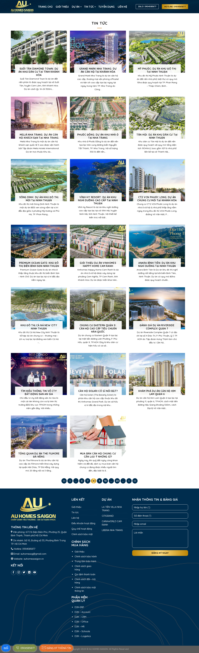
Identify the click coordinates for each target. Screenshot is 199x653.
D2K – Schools (82, 631)
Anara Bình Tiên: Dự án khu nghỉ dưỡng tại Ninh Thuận (157, 264)
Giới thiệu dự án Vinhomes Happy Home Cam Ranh (98, 264)
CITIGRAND (108, 515)
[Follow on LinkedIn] (29, 572)
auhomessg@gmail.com (33, 553)
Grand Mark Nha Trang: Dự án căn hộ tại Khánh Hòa (98, 70)
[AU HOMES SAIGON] (22, 6)
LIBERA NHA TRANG (112, 530)
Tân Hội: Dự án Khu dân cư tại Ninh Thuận (157, 136)
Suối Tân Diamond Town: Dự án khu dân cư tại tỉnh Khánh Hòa (39, 71)
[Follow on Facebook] (13, 572)
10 (105, 480)
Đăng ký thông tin (58, 648)
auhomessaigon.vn (34, 558)
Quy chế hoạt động (82, 528)
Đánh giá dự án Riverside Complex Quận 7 (157, 327)
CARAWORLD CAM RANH (112, 523)
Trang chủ (45, 6)
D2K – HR (79, 626)
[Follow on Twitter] (24, 572)
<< (64, 480)
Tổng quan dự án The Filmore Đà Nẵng (39, 455)
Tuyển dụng (106, 6)
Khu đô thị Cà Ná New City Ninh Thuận (39, 327)
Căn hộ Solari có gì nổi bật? (98, 390)
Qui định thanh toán (85, 574)
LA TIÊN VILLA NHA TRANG (112, 508)
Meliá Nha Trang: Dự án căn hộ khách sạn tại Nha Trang (38, 136)
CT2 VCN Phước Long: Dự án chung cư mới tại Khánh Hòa (157, 199)
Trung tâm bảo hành (85, 561)
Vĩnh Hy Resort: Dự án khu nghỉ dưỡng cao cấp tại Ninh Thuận (98, 200)
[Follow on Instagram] (18, 572)
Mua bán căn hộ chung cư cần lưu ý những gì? (98, 455)
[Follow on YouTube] (34, 572)
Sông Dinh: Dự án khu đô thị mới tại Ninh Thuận (38, 199)
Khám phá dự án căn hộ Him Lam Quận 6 (157, 392)
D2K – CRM (80, 616)
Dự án (76, 6)
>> (135, 480)
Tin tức (89, 6)
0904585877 (28, 548)
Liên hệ (122, 6)
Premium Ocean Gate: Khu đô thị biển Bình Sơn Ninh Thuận (39, 264)
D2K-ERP (79, 607)
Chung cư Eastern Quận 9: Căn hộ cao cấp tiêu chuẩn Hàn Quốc (98, 328)
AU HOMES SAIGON (98, 649)
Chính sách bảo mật (82, 534)
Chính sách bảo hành (86, 556)
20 (117, 480)
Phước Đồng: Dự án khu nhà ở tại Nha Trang (98, 136)
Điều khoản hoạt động (83, 523)
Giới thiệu (62, 6)
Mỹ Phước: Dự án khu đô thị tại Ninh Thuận (157, 70)
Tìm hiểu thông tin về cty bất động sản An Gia (39, 392)
